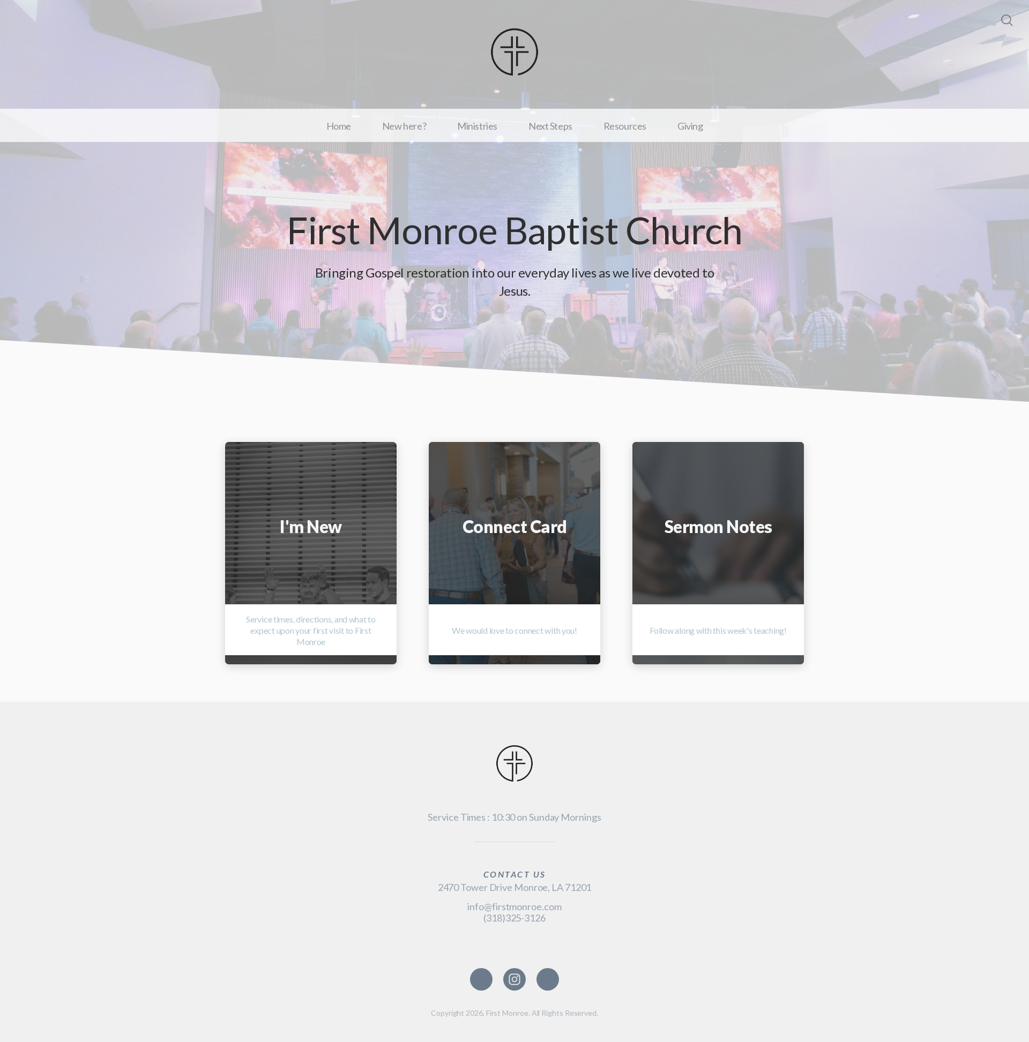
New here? (404, 126)
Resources (624, 126)
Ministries (477, 126)
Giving (690, 126)
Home (338, 126)
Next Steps (550, 126)
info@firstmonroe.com (514, 906)
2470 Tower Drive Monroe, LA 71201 (515, 887)
